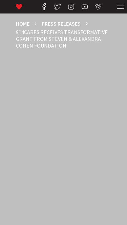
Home (22, 23)
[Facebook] (44, 6)
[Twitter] (57, 6)
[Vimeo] (98, 6)
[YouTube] (84, 6)
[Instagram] (71, 6)
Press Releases (61, 23)
